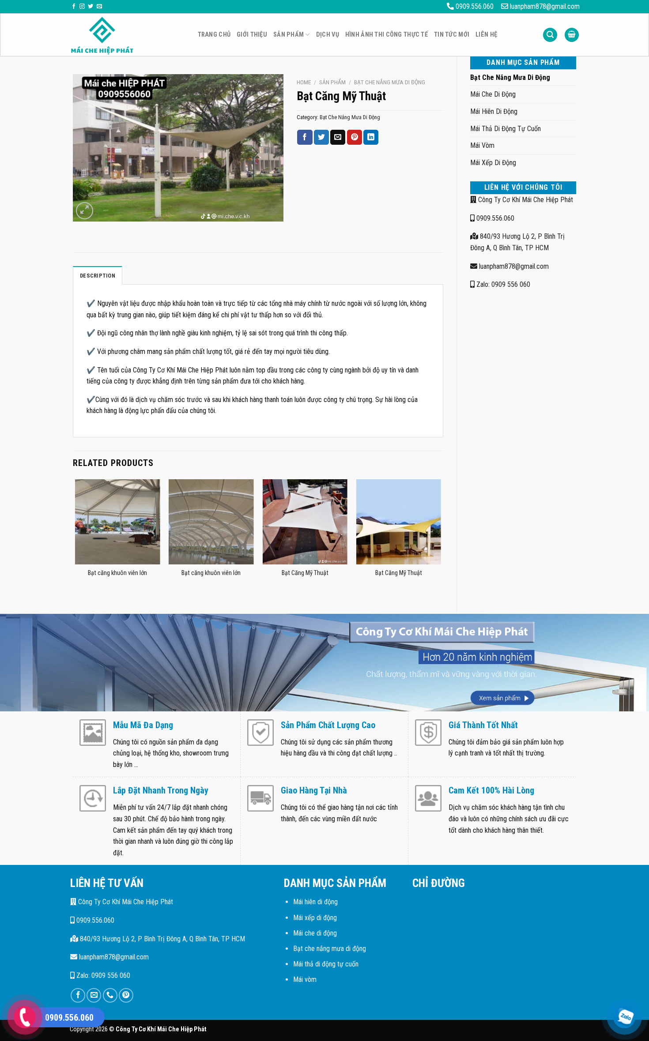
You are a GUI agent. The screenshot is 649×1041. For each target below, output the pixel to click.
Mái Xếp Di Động (493, 162)
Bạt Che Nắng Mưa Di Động (510, 77)
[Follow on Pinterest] (126, 995)
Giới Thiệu (252, 34)
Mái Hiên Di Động (493, 111)
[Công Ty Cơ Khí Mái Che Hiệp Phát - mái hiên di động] (127, 35)
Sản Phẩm (288, 34)
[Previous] (75, 539)
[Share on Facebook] (304, 137)
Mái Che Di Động (493, 94)
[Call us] (110, 995)
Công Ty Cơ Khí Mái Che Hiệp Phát (524, 199)
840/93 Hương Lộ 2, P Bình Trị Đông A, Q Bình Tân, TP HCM (161, 939)
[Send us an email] (99, 7)
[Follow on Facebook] (73, 7)
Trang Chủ (214, 34)
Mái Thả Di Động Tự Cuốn (505, 128)
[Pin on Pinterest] (354, 137)
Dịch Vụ (327, 34)
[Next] (440, 539)
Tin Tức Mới (451, 34)
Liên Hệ (486, 34)
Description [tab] (97, 275)
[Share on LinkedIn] (370, 137)
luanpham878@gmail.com (513, 266)
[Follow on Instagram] (82, 7)
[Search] (550, 35)
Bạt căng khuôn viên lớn (117, 573)
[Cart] (572, 35)
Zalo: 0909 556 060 (502, 284)
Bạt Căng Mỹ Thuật (305, 573)
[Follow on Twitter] (90, 7)
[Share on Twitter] (321, 137)
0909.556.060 (494, 218)
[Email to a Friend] (337, 137)
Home (304, 82)
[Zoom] (84, 210)
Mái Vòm (482, 145)
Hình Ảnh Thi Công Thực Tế (386, 34)
